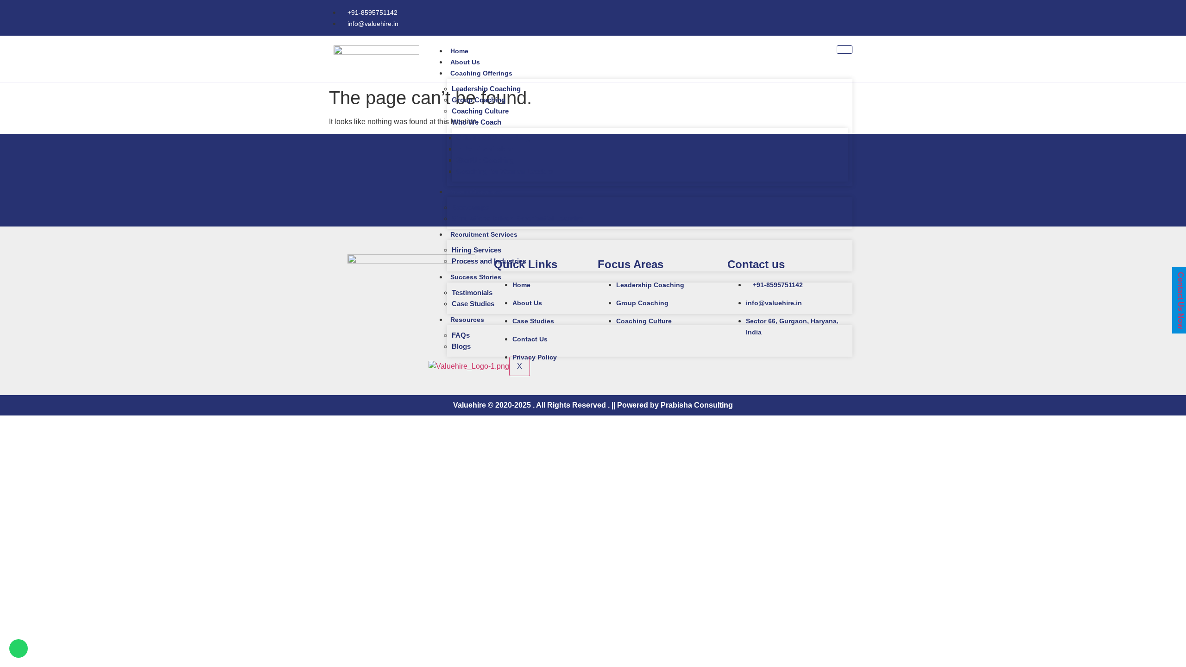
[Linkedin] (852, 16)
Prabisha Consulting (697, 405)
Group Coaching (478, 100)
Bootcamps (470, 207)
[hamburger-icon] (844, 49)
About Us (465, 62)
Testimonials (472, 292)
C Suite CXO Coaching (493, 138)
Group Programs (476, 191)
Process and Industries (489, 261)
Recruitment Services (483, 234)
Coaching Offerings (481, 73)
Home (459, 51)
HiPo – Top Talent (484, 149)
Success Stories (475, 277)
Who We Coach (476, 122)
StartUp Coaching (485, 160)
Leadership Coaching (486, 89)
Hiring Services (476, 250)
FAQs (461, 335)
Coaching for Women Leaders (504, 171)
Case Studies (473, 304)
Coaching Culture (480, 111)
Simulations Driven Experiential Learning (518, 218)
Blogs (461, 346)
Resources (467, 319)
